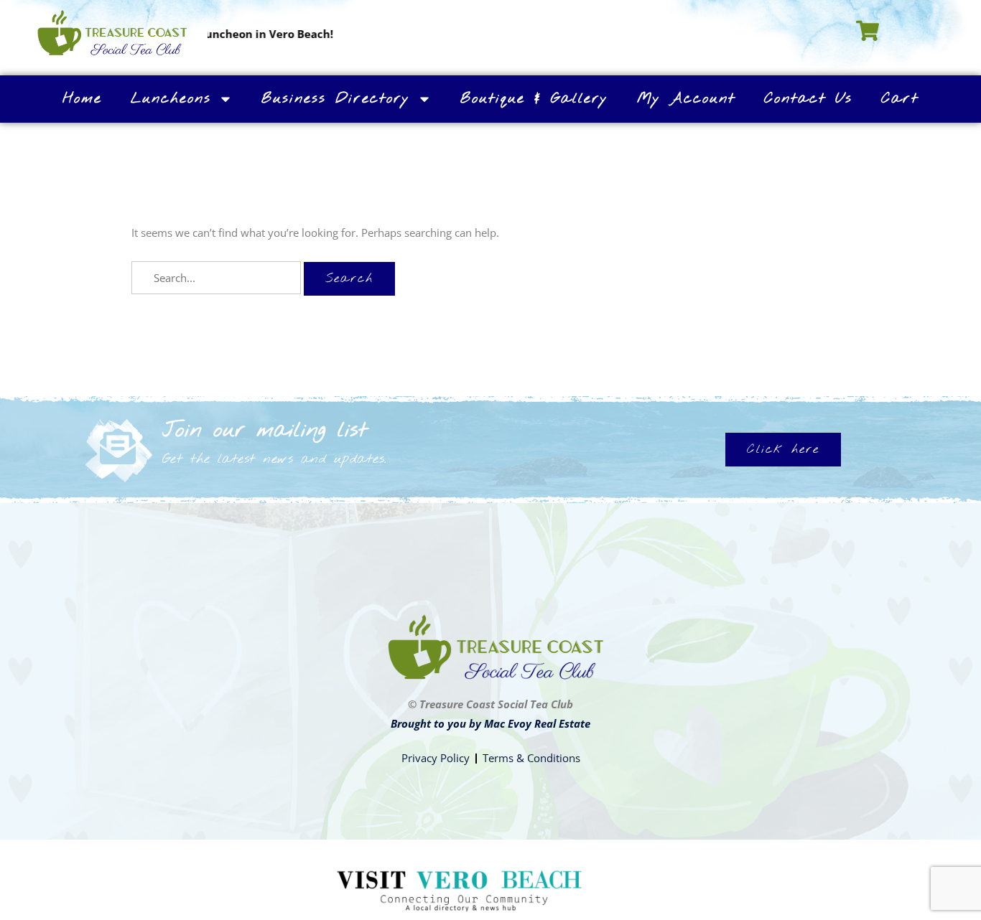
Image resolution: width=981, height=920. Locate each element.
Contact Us (808, 98)
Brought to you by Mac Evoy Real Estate (490, 723)
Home (82, 98)
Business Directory (335, 98)
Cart (900, 98)
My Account (686, 98)
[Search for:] (217, 278)
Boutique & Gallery (534, 98)
